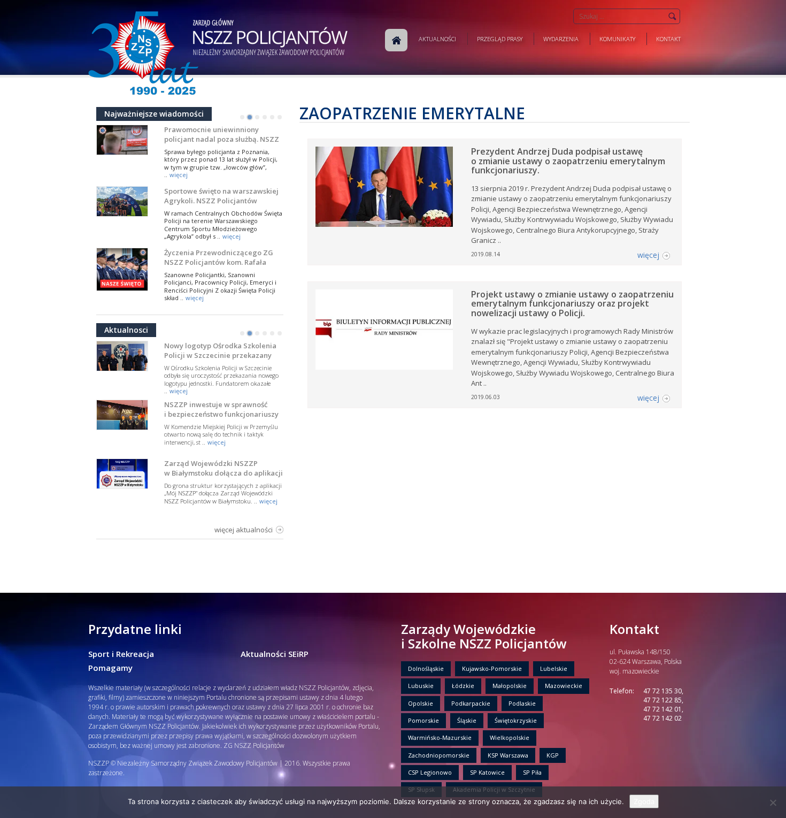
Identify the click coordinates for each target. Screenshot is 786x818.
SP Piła (532, 772)
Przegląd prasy (499, 39)
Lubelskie (553, 668)
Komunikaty (617, 39)
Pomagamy (110, 667)
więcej (178, 175)
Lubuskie (421, 686)
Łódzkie (463, 686)
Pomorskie (423, 720)
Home (396, 40)
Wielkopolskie (509, 737)
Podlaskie (522, 703)
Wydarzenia (561, 39)
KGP (552, 755)
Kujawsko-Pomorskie (492, 668)
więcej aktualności (243, 529)
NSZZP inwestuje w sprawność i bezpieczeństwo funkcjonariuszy (221, 409)
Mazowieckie (563, 686)
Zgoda (644, 801)
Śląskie (466, 720)
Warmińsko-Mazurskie (440, 737)
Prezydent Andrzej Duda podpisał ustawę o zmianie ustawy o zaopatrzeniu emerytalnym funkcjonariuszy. (568, 161)
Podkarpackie (470, 703)
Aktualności (437, 39)
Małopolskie (509, 686)
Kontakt (668, 39)
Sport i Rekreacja (121, 653)
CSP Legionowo (430, 772)
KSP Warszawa (508, 755)
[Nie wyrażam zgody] (772, 802)
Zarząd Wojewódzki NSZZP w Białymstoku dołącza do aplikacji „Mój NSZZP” (223, 472)
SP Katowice (487, 772)
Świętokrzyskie (516, 720)
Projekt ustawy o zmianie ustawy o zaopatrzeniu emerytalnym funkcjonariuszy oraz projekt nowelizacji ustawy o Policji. (572, 303)
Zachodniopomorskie (438, 755)
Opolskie (420, 703)
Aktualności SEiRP (275, 653)
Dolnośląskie (426, 668)
